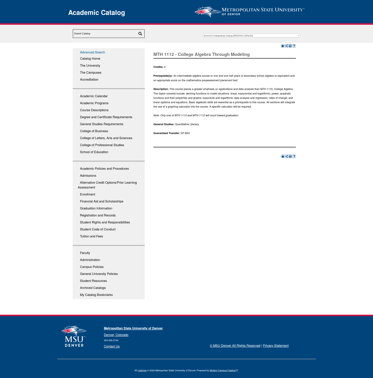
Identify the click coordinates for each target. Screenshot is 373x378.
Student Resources (93, 280)
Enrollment (87, 194)
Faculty (85, 252)
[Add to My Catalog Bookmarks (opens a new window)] (282, 45)
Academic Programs (94, 103)
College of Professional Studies (102, 144)
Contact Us (112, 346)
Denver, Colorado (116, 334)
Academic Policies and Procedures (104, 168)
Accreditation (89, 79)
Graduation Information (96, 208)
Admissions (88, 175)
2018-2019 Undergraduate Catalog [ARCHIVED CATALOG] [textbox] (228, 35)
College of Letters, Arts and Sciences (106, 138)
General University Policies (99, 273)
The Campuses (90, 72)
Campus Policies (92, 266)
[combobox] (251, 35)
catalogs (142, 370)
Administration (90, 259)
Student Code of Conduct (98, 229)
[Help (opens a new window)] (294, 45)
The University (90, 65)
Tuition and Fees (91, 236)
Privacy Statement (276, 345)
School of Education (94, 151)
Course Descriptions (94, 110)
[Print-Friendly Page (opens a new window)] (290, 45)
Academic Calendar (94, 96)
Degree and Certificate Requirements (106, 117)
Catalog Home (90, 58)
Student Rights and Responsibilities (105, 222)
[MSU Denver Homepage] (250, 11)
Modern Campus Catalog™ (224, 370)
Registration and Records (98, 215)
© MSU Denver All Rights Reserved (235, 345)
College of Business (94, 131)
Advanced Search (92, 52)
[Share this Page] (286, 45)
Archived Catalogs (93, 287)
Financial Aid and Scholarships (101, 201)
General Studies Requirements (101, 124)
